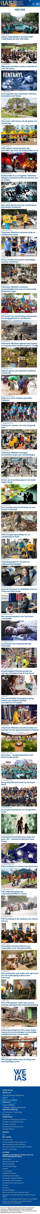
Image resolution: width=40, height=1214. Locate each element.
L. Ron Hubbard (7, 1171)
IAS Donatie (6, 1114)
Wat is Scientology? (8, 1164)
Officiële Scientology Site (10, 1161)
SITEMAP (5, 1152)
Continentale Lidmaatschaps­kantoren (14, 1107)
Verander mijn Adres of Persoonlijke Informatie (17, 1147)
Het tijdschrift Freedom (9, 1173)
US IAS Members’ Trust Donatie (12, 1112)
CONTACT (6, 1102)
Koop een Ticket (7, 1139)
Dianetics (5, 1168)
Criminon (5, 1185)
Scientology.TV (7, 1159)
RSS (3, 1135)
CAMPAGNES (7, 1117)
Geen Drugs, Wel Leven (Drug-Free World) (15, 1192)
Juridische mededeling (13, 1209)
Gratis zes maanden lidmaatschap (13, 1095)
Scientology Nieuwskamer (10, 1176)
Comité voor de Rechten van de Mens (14, 1119)
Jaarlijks (4, 1097)
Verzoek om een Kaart (9, 1149)
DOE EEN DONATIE (9, 1109)
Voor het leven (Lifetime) (10, 1100)
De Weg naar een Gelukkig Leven (13, 1126)
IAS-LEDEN (6, 1137)
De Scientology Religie (9, 1166)
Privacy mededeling (26, 1209)
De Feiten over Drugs (9, 1124)
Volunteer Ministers (8, 1129)
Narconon (5, 1187)
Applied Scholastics (8, 1190)
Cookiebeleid (4, 1210)
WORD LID (6, 1093)
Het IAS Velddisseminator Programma (14, 1142)
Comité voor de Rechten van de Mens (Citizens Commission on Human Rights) (17, 1202)
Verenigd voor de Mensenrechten (13, 1122)
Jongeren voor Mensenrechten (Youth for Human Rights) (19, 1199)
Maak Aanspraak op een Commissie (13, 1144)
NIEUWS (5, 1132)
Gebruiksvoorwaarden (15, 1210)
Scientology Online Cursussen (11, 1180)
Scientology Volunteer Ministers (12, 1178)
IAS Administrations (8, 1105)
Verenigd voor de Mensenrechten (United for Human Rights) (18, 1195)
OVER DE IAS (7, 1090)
